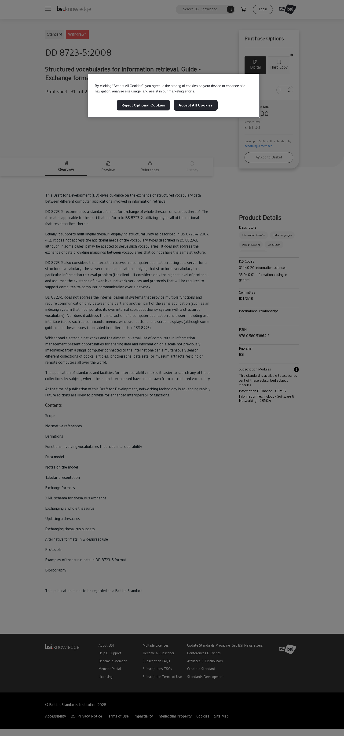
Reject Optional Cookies (143, 105)
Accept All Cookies (196, 105)
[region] (174, 96)
